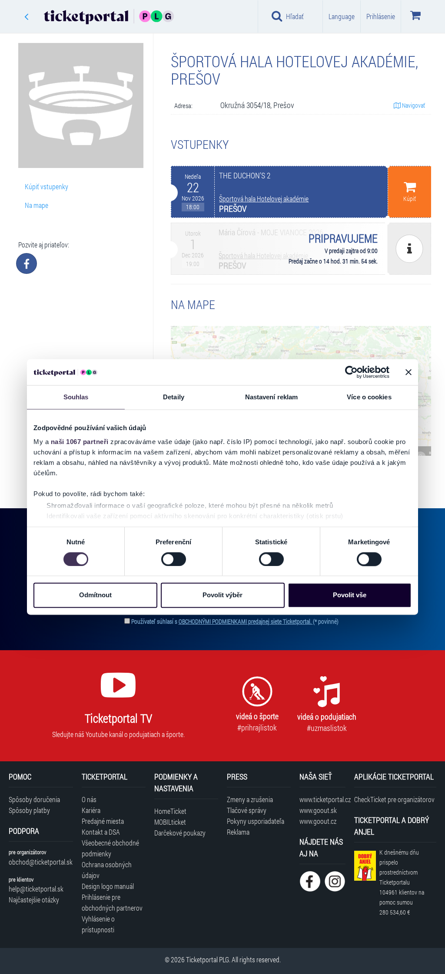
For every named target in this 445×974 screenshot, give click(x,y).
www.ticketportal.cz (322, 799)
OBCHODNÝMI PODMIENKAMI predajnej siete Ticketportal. (246, 621)
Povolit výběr (222, 595)
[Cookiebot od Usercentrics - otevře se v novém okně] (351, 371)
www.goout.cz (317, 821)
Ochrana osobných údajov (107, 870)
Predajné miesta (103, 821)
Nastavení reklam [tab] (271, 397)
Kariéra (91, 810)
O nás (89, 799)
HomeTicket (170, 811)
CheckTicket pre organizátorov (394, 799)
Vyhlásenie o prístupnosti (98, 924)
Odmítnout (95, 595)
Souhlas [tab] (76, 397)
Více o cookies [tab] (369, 397)
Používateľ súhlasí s (235, 621)
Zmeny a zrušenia (250, 799)
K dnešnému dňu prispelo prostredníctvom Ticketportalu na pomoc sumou (401, 882)
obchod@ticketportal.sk (41, 861)
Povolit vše (349, 595)
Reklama (238, 831)
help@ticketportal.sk (36, 888)
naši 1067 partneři (80, 441)
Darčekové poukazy (180, 832)
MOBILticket (170, 821)
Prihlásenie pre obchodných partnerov (112, 902)
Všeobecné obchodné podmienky (110, 848)
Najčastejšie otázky (34, 899)
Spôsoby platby (29, 810)
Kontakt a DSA (101, 831)
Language (342, 16)
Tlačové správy (246, 810)
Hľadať (295, 16)
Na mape (36, 205)
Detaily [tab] (173, 397)
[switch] (173, 559)
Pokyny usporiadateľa (255, 821)
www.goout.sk (318, 810)
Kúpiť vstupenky (46, 186)
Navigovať (413, 105)
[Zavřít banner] (408, 372)
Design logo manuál (108, 886)
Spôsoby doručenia (34, 799)
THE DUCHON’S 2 (244, 176)
